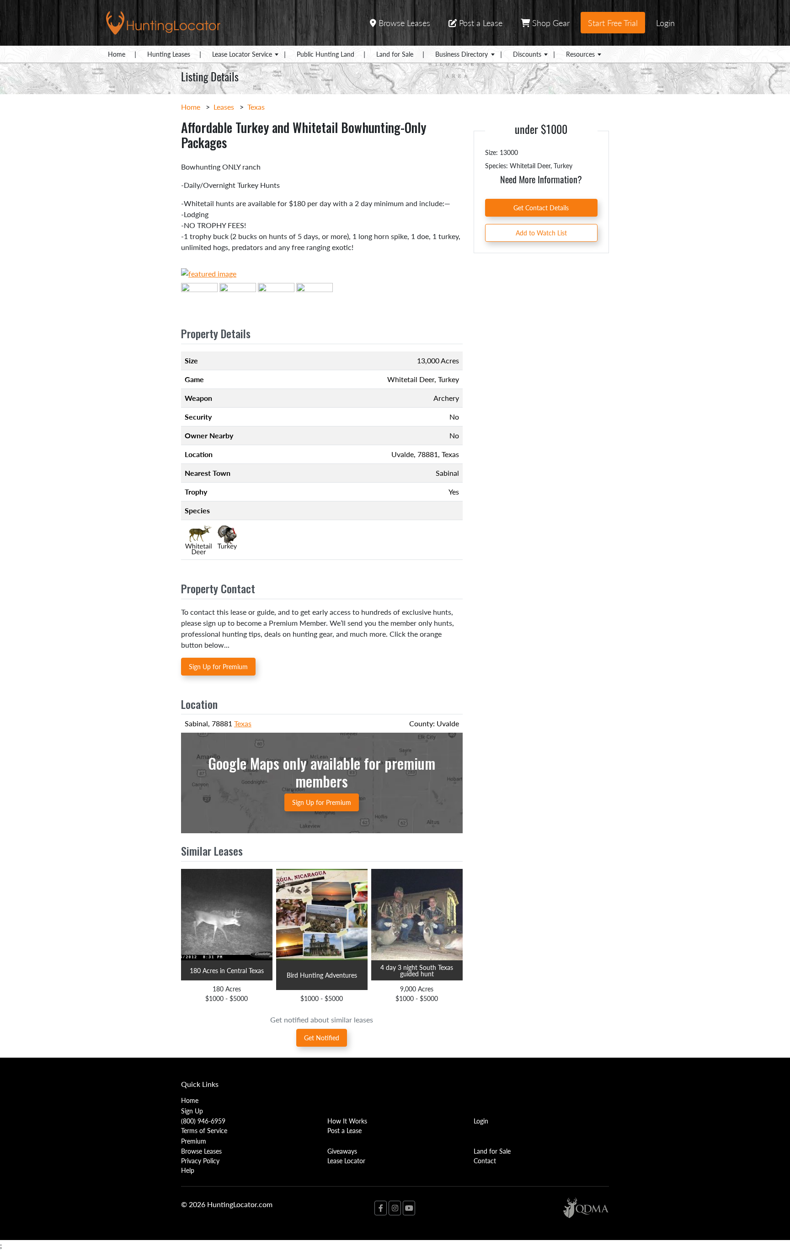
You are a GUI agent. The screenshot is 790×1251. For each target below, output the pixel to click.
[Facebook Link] (380, 1208)
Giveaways (342, 1150)
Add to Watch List (541, 232)
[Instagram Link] (395, 1208)
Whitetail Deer (410, 379)
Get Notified (321, 1037)
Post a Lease (479, 22)
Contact (485, 1160)
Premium (193, 1140)
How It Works (347, 1120)
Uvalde (402, 454)
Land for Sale (394, 54)
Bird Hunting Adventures (322, 975)
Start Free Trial (613, 22)
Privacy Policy (200, 1160)
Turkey (448, 379)
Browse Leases (403, 22)
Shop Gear (550, 22)
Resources (580, 54)
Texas (256, 106)
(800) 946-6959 (203, 1120)
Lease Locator (346, 1160)
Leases (224, 106)
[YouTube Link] (409, 1208)
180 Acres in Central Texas (227, 970)
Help (187, 1170)
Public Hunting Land (325, 54)
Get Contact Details (541, 207)
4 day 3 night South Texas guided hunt (416, 970)
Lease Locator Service (242, 54)
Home (116, 54)
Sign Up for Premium (218, 666)
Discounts (527, 54)
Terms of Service (204, 1130)
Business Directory (461, 54)
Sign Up (192, 1110)
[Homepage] (163, 21)
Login (665, 22)
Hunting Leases (168, 54)
